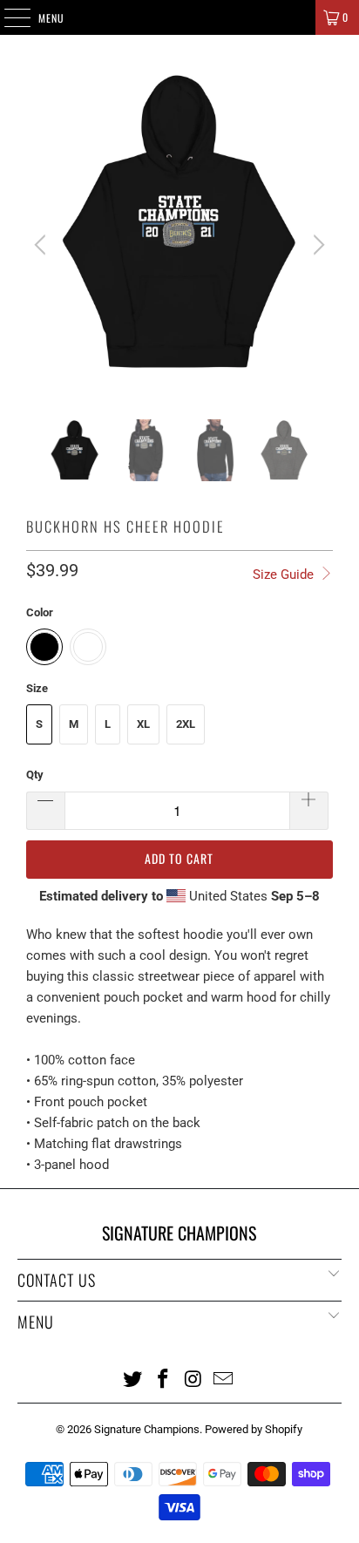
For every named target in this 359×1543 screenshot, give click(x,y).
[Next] (316, 244)
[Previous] (42, 244)
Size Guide (285, 574)
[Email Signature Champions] (224, 1378)
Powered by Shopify (253, 1429)
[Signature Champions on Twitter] (133, 1378)
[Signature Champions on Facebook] (164, 1378)
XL (143, 724)
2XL (185, 724)
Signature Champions (147, 1429)
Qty (35, 774)
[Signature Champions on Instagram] (193, 1378)
